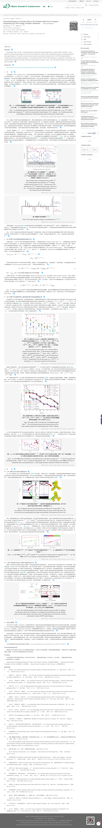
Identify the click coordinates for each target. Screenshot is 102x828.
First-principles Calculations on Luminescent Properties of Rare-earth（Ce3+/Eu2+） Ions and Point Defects (89, 53)
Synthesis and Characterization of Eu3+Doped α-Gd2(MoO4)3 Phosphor (89, 79)
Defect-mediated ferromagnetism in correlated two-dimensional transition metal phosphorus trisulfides (89, 125)
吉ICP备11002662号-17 (52, 820)
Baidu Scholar (20, 671)
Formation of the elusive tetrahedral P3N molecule (89, 111)
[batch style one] (98, 823)
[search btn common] (86, 5)
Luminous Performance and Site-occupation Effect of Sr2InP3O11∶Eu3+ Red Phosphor (90, 62)
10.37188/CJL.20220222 (12, 31)
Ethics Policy (78, 11)
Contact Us (92, 11)
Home (10, 11)
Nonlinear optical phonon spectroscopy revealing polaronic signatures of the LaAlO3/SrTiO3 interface (90, 105)
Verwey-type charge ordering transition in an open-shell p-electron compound (89, 97)
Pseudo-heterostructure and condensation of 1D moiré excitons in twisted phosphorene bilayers (89, 118)
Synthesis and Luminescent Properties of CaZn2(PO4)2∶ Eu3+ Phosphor (90, 88)
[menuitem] (10, 12)
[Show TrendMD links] (97, 133)
